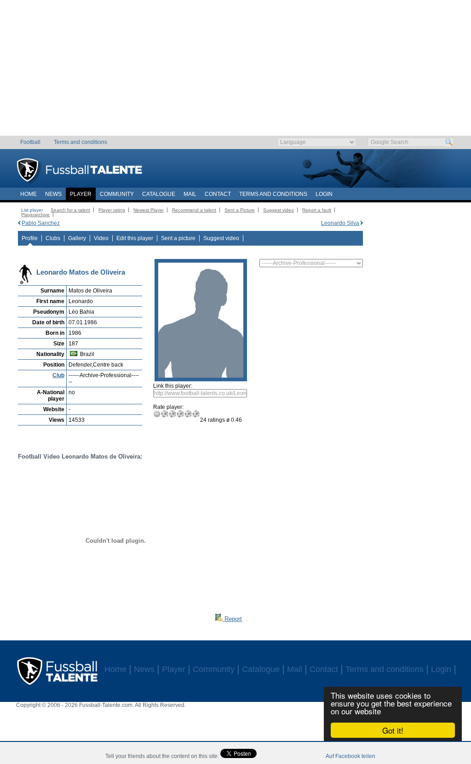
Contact (218, 194)
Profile (30, 238)
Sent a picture (178, 238)
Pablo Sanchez (41, 223)
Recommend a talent (194, 210)
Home (28, 194)
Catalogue (158, 194)
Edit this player (134, 238)
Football (30, 142)
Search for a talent (70, 210)
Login (324, 194)
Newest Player (148, 210)
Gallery (77, 238)
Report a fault (316, 210)
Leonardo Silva (340, 223)
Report (232, 618)
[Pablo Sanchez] (19, 223)
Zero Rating (157, 413)
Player (81, 194)
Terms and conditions (80, 142)
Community (117, 194)
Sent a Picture (239, 210)
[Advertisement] (235, 71)
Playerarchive (35, 214)
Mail (190, 194)
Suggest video (278, 210)
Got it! (392, 730)
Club (58, 375)
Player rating (111, 210)
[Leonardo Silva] (362, 223)
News (53, 194)
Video (101, 238)
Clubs (53, 238)
